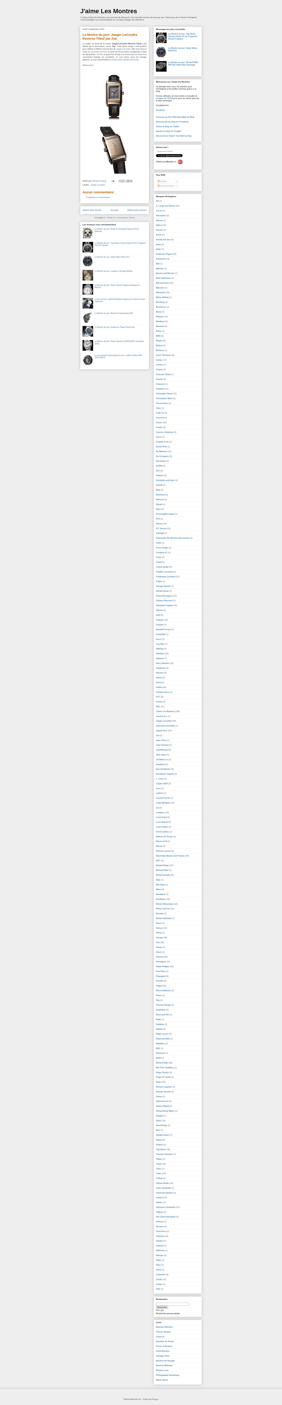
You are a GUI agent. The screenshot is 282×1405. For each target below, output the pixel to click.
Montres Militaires (164, 1365)
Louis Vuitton (162, 827)
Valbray (159, 1212)
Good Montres (162, 1351)
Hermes (159, 673)
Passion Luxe (162, 1370)
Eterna (159, 523)
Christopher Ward (164, 398)
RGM (158, 1058)
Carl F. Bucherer (163, 355)
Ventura (159, 1221)
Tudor (158, 1173)
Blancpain (160, 292)
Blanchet (160, 288)
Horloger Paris (162, 1356)
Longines (160, 812)
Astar (158, 249)
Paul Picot (160, 971)
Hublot (159, 687)
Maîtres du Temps (164, 836)
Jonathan (160, 110)
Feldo (158, 543)
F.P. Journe (161, 528)
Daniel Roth (161, 446)
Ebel (158, 490)
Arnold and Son (163, 239)
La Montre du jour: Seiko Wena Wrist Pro (112, 257)
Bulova (159, 345)
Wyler (158, 1260)
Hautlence (160, 668)
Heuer (159, 677)
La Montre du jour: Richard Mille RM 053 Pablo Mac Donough (183, 63)
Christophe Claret (164, 393)
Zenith (159, 1279)
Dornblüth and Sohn (165, 480)
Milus (158, 889)
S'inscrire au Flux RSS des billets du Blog (175, 117)
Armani (159, 230)
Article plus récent (92, 210)
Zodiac (159, 1284)
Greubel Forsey (163, 629)
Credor (159, 427)
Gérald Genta (162, 591)
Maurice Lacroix (163, 851)
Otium (159, 952)
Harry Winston (162, 663)
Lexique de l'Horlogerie (166, 98)
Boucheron (161, 307)
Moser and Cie (163, 908)
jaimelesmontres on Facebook (164, 151)
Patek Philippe (162, 966)
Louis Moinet (162, 822)
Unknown (96, 181)
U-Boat (159, 1178)
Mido (158, 880)
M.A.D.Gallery (162, 831)
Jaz (157, 735)
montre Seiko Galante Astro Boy (125, 60)
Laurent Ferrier (163, 798)
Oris (158, 942)
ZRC (158, 1289)
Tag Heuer (161, 1149)
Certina (159, 364)
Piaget (159, 985)
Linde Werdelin (163, 803)
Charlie (159, 379)
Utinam (159, 1202)
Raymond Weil (162, 1038)
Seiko (158, 1120)
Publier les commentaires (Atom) (121, 218)
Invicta (159, 701)
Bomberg (160, 302)
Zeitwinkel (160, 1274)
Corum (159, 422)
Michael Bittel (162, 870)
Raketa (159, 1029)
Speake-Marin (162, 1135)
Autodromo (161, 259)
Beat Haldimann (163, 278)
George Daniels (163, 586)
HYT (158, 697)
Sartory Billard (162, 1106)
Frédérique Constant (165, 576)
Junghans (160, 764)
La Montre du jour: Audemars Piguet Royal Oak (115, 327)
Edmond (160, 499)
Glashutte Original (164, 605)
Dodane (159, 475)
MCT (158, 860)
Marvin (159, 846)
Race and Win (162, 1014)
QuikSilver (160, 1010)
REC (158, 1048)
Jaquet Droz (161, 730)
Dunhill (159, 485)
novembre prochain (99, 52)
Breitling (159, 321)
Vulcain (159, 1241)
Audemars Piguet (164, 254)
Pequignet (160, 976)
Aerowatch (161, 215)
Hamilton (160, 653)
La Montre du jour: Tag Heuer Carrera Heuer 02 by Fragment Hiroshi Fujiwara (182, 36)
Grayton (159, 624)
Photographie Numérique (167, 1375)
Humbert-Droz (162, 692)
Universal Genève (164, 1193)
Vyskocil (159, 1245)
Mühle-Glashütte (163, 918)
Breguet (159, 316)
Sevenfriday (161, 1125)
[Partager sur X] (125, 181)
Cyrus (158, 437)
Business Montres (164, 1327)
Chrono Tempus (163, 1332)
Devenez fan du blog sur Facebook (172, 122)
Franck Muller (162, 567)
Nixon (158, 923)
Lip (157, 807)
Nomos (159, 928)
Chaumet (160, 384)
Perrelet (159, 981)
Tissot (158, 1164)
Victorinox (160, 1236)
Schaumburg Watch (165, 1111)
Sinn (158, 1130)
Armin (158, 235)
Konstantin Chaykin (165, 774)
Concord (160, 417)
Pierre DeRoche (163, 990)
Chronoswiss (162, 403)
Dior (158, 470)
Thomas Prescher (164, 1154)
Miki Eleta (160, 884)
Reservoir (160, 1053)
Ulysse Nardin (162, 1183)
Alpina (159, 225)
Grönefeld (160, 634)
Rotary (159, 1096)
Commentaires (167, 186)
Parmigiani (161, 961)
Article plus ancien (137, 210)
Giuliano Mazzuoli (164, 600)
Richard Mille (162, 1063)
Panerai (159, 957)
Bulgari (159, 340)
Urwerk (159, 1197)
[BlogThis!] (122, 181)
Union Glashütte (163, 1188)
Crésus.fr (160, 1336)
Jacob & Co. (161, 716)
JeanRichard (162, 750)
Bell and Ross (162, 283)
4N (157, 201)
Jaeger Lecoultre (98, 185)
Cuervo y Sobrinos (164, 432)
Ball (157, 263)
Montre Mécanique (164, 904)
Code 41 (160, 413)
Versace (159, 1226)
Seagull (159, 1116)
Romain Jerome (163, 1091)
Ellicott (159, 504)
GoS (158, 615)
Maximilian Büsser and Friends (170, 856)
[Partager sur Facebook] (128, 181)
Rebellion (160, 1043)
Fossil (158, 562)
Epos (158, 509)
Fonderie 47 (161, 552)
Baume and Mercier (165, 273)
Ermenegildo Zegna (165, 514)
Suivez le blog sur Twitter (167, 126)
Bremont (160, 326)
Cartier (159, 360)
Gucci (158, 639)
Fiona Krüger (162, 547)
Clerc (158, 408)
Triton (158, 1169)
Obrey (159, 932)
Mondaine (160, 894)
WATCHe (160, 1250)
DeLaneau (161, 461)
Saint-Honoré (162, 1101)
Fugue (159, 581)
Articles (163, 181)
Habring (159, 648)
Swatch (159, 1144)
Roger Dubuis (162, 1072)
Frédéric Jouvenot (164, 572)
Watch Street (162, 1380)
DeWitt (159, 466)
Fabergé (160, 533)
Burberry (160, 350)
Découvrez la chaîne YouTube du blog (173, 136)
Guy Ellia (160, 644)
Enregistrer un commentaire (98, 197)
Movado (159, 913)
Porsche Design (163, 1005)
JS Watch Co (162, 759)
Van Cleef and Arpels (165, 1217)
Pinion (159, 995)
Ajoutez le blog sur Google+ (169, 131)
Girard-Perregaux (164, 596)
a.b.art (159, 210)
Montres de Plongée (165, 1360)
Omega (159, 937)
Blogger (155, 1399)
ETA (158, 519)
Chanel (159, 369)
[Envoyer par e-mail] (120, 181)
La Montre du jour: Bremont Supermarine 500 (114, 313)
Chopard (160, 389)
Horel (158, 682)
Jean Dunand (162, 745)
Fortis (158, 557)
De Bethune (161, 451)
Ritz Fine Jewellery (164, 1067)
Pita (158, 1000)
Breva (158, 331)
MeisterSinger (162, 865)
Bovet (158, 312)
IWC (158, 706)
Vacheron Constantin (165, 1207)
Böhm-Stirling (162, 297)
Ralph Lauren (162, 1034)
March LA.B (161, 841)
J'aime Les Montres (108, 11)
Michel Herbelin (163, 875)
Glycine (159, 610)
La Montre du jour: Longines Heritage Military (114, 271)
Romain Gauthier (164, 1087)
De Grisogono (162, 456)
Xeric (158, 1265)
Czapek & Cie (162, 441)
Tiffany (159, 1159)
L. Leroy (160, 779)
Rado (158, 1019)
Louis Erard (161, 817)
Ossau (159, 947)
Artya (158, 244)
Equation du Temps (165, 1341)
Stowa (159, 1140)
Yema (158, 1269)
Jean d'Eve (161, 740)
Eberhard (160, 494)
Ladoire (159, 793)
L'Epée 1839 (162, 783)
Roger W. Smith (163, 1077)
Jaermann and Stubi (165, 726)
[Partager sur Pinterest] (131, 181)
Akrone (159, 220)
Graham (160, 620)
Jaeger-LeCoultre (123, 49)
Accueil (114, 210)
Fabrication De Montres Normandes (172, 538)
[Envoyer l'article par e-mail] (113, 181)
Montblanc (161, 899)
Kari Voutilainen (163, 769)
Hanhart (159, 658)
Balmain (159, 268)
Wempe (159, 1255)
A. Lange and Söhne (165, 206)
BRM (158, 336)
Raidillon (160, 1024)
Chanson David (163, 374)
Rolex (158, 1082)
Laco (158, 788)
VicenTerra (161, 1231)
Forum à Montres (164, 1346)
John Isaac (161, 754)
